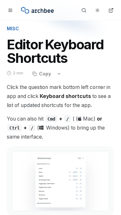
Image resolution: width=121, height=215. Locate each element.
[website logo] (37, 10)
